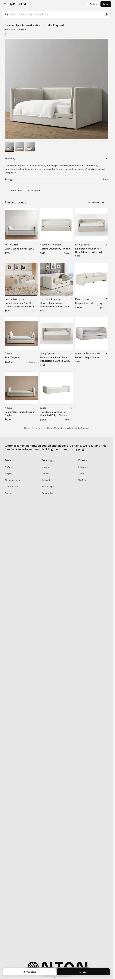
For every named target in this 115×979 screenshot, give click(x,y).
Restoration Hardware (15, 29)
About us (45, 467)
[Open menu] (5, 4)
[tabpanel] (56, 89)
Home (27, 428)
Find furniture (11, 486)
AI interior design (13, 480)
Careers (45, 473)
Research (45, 480)
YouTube (82, 480)
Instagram (83, 467)
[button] (56, 89)
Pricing (8, 493)
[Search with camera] (106, 14)
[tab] (9, 147)
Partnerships (47, 486)
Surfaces (9, 467)
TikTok (81, 473)
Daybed (38, 428)
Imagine (8, 473)
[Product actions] (36, 244)
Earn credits (47, 493)
